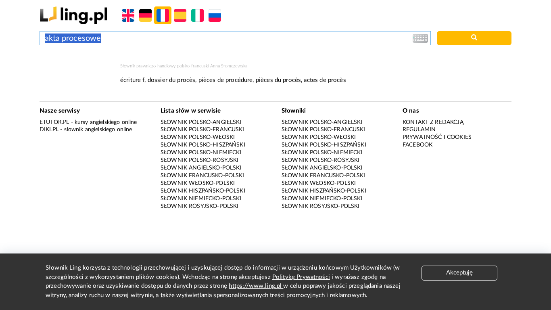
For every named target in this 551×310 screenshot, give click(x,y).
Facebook (417, 145)
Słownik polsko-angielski (201, 122)
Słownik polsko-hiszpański (203, 145)
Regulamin (419, 129)
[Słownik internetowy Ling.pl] (73, 15)
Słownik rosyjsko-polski (199, 206)
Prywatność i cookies (437, 137)
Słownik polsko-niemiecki (201, 152)
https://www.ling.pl (256, 286)
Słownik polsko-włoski (198, 137)
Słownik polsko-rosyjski (199, 160)
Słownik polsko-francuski (202, 129)
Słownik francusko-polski (202, 175)
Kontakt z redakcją (433, 122)
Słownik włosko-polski (198, 183)
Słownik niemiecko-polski (201, 198)
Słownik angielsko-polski (201, 168)
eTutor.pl (54, 122)
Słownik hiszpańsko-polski (203, 191)
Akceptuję (459, 273)
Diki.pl (49, 129)
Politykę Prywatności (301, 277)
